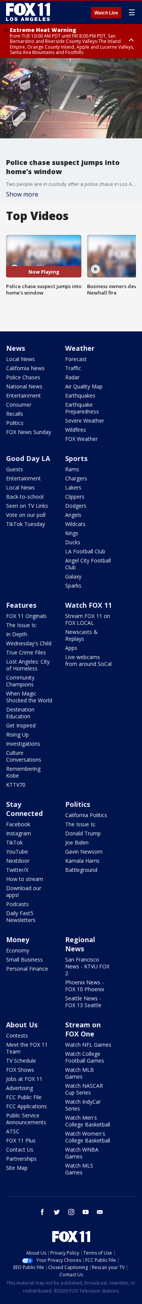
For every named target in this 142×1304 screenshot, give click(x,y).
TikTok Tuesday (25, 524)
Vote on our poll (25, 514)
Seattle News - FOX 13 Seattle (83, 1002)
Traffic (73, 368)
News (15, 348)
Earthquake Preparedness (82, 408)
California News (25, 368)
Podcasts (17, 904)
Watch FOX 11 (88, 605)
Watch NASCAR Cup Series (84, 1089)
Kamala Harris (82, 860)
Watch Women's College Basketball (87, 1137)
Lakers (73, 487)
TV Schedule (21, 1060)
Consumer (18, 404)
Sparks (73, 585)
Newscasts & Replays (81, 635)
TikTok (14, 842)
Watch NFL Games (88, 1044)
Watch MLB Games (79, 1073)
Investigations (23, 743)
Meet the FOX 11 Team (27, 1048)
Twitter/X (17, 869)
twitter (57, 1212)
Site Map (17, 1167)
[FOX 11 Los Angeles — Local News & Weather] (28, 12)
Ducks (72, 542)
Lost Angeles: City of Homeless (28, 665)
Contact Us (19, 1149)
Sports (76, 458)
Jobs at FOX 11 (24, 1078)
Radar (72, 377)
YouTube (17, 851)
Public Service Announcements (26, 1119)
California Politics (86, 815)
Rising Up (17, 734)
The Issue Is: (21, 625)
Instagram (18, 833)
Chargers (76, 478)
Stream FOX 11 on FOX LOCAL (87, 619)
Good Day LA (28, 458)
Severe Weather (84, 420)
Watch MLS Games (79, 1169)
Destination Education (20, 713)
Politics (14, 422)
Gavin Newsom (84, 851)
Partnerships (21, 1158)
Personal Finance (27, 968)
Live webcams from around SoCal (88, 660)
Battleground (81, 869)
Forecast (76, 359)
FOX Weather (81, 438)
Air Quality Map (84, 386)
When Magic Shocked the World (29, 697)
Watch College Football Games (84, 1057)
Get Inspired (21, 725)
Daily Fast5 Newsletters (21, 916)
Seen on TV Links (27, 505)
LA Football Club (85, 551)
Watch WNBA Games (81, 1153)
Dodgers (75, 505)
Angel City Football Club (88, 564)
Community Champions (20, 681)
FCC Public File (24, 1097)
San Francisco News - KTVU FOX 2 (87, 966)
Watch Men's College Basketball (87, 1121)
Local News (20, 359)
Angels (73, 514)
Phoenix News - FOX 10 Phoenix (84, 986)
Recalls (14, 413)
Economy (17, 950)
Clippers (74, 496)
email (100, 1212)
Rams (72, 469)
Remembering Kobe (23, 772)
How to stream (24, 879)
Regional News (80, 944)
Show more (22, 194)
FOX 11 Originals (26, 616)
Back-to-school (25, 496)
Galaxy (73, 576)
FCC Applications (26, 1106)
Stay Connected (24, 809)
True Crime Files (26, 652)
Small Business (24, 959)
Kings (71, 533)
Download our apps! (23, 891)
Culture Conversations (23, 756)
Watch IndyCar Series (83, 1105)
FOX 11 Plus (21, 1140)
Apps (71, 647)
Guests (14, 469)
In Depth (16, 634)
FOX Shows (20, 1069)
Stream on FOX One (83, 1029)
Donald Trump (83, 833)
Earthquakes (80, 395)
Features (21, 605)
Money (17, 939)
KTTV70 (15, 784)
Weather (80, 348)
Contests (17, 1035)
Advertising (19, 1088)
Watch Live (106, 13)
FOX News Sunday (28, 432)
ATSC (12, 1131)
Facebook (18, 824)
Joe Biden (77, 842)
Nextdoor (18, 860)
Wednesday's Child (28, 643)
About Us (21, 1024)
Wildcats (75, 524)
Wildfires (75, 429)
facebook (42, 1212)
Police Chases (23, 377)
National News (24, 386)
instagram (71, 1212)
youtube (86, 1212)
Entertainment (23, 395)
